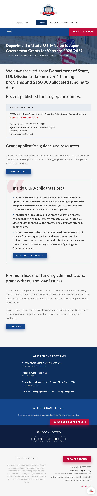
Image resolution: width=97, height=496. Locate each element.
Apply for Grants (83, 32)
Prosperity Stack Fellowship (34, 372)
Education (23, 130)
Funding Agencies (20, 55)
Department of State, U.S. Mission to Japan (50, 55)
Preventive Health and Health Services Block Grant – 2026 (48, 382)
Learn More (15, 326)
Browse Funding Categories (61, 391)
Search (42, 22)
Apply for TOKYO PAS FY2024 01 (24, 117)
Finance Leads (76, 23)
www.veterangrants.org (80, 470)
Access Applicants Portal (30, 255)
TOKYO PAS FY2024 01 (35, 124)
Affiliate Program (59, 23)
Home (8, 55)
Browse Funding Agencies (35, 391)
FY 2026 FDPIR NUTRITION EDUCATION (42, 363)
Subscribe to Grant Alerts (70, 422)
